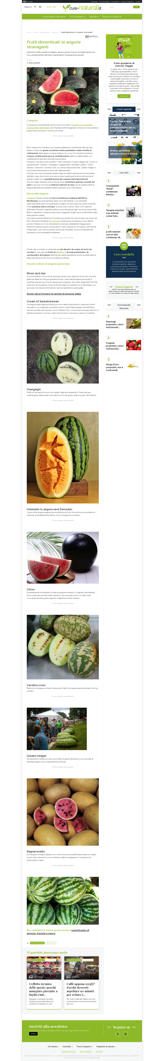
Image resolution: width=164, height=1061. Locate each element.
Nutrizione (51, 943)
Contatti (67, 1046)
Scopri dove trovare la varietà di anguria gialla (54, 293)
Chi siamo (52, 1046)
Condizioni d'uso (69, 1051)
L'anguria (31, 198)
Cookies (99, 1051)
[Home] (82, 8)
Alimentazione (37, 943)
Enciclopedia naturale (53, 16)
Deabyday (94, 1)
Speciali (93, 16)
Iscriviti (49, 7)
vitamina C (60, 252)
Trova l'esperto (76, 16)
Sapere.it (138, 1)
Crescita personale (127, 1)
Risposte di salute (110, 16)
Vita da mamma (104, 1)
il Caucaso (55, 221)
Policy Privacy (86, 1051)
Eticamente (115, 1)
